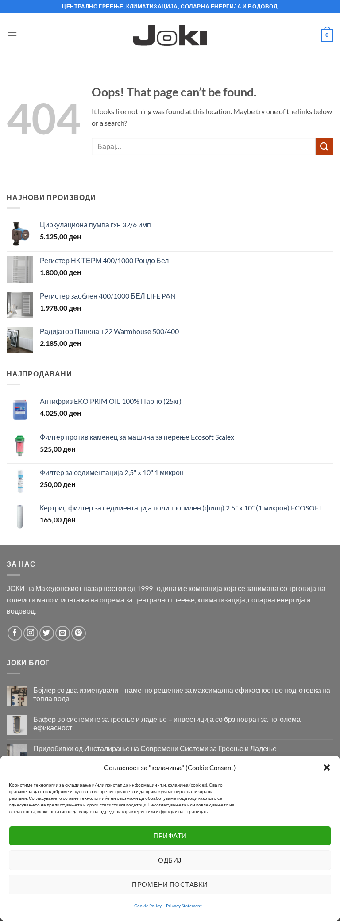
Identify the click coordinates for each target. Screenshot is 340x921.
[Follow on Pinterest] (78, 633)
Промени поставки (170, 884)
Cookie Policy (148, 905)
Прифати (169, 836)
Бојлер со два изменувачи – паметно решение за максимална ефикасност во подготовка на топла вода (181, 694)
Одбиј (170, 860)
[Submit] (324, 146)
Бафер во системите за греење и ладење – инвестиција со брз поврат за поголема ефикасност (167, 723)
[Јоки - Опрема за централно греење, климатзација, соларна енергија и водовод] (170, 35)
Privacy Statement (184, 905)
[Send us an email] (62, 633)
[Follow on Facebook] (15, 633)
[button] (326, 767)
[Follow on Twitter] (46, 633)
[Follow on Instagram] (30, 633)
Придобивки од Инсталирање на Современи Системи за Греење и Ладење (155, 748)
